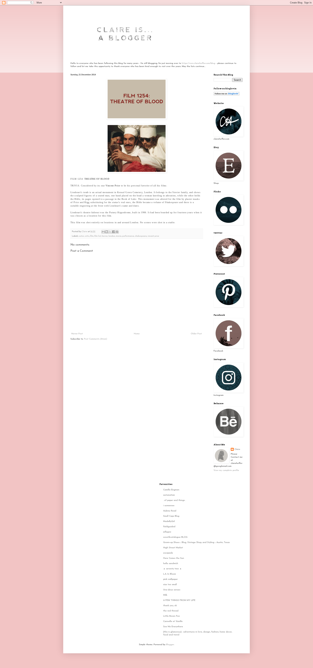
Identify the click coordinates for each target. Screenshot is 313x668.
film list (97, 236)
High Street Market (173, 548)
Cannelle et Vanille (173, 621)
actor (81, 236)
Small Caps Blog (171, 516)
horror (105, 236)
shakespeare (141, 236)
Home (137, 334)
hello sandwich (170, 563)
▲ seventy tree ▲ (172, 569)
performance (128, 236)
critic (87, 236)
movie (118, 236)
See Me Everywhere (173, 627)
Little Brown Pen (171, 616)
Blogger (170, 645)
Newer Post (77, 334)
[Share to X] (110, 232)
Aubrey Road (169, 511)
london (111, 236)
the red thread (170, 611)
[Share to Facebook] (113, 232)
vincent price (153, 236)
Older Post (196, 334)
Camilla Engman (171, 490)
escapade (168, 553)
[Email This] (103, 232)
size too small (170, 584)
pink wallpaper (170, 579)
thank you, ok (170, 605)
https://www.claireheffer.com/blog (198, 63)
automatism (169, 495)
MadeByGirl (169, 521)
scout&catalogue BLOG (175, 537)
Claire (237, 449)
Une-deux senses (171, 590)
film (91, 236)
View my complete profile (226, 470)
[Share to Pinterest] (117, 232)
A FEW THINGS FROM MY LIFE (179, 600)
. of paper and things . (174, 500)
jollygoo (167, 532)
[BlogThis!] (106, 232)
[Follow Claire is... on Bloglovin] (227, 95)
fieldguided (169, 527)
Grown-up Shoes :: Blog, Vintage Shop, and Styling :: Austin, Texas (196, 542)
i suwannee (168, 505)
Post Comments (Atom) (95, 339)
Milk (165, 595)
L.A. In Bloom (169, 574)
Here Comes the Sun (173, 558)
